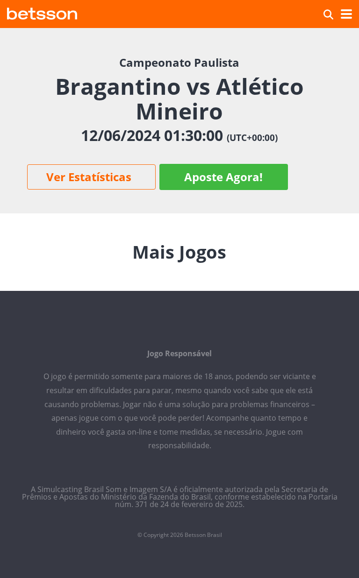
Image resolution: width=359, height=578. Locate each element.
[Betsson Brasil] (42, 12)
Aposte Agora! (223, 176)
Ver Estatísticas (88, 176)
